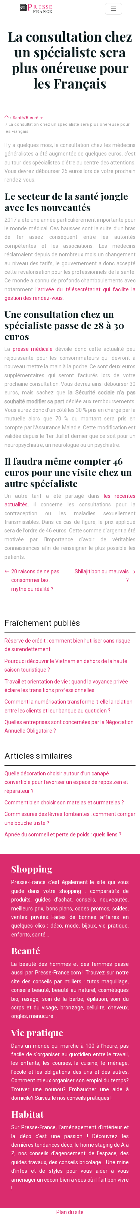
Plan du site (70, 1212)
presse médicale (33, 349)
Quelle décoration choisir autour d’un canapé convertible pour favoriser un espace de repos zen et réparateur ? (66, 782)
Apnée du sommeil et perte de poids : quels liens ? (62, 835)
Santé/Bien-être (28, 117)
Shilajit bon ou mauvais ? (102, 576)
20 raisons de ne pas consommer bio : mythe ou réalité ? (35, 580)
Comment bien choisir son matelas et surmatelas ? (64, 803)
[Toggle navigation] (113, 9)
